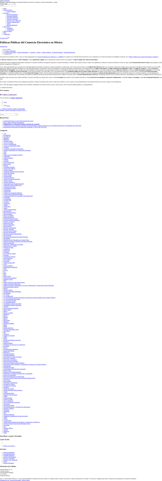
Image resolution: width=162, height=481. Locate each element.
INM (4, 281)
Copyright (6, 202)
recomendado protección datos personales (14, 369)
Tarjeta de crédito (8, 399)
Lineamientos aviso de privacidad (12, 303)
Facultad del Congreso (9, 256)
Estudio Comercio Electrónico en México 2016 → (13, 110)
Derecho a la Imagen (8, 221)
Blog (4, 32)
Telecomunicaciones (8, 405)
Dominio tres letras (8, 247)
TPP (4, 413)
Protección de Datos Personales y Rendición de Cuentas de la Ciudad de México (24, 364)
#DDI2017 (6, 138)
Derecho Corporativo (12, 19)
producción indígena (8, 351)
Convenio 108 (7, 200)
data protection (7, 211)
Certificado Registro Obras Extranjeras (13, 171)
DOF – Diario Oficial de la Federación (13, 122)
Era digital (6, 252)
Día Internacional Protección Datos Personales (15, 237)
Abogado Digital (7, 141)
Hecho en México (8, 265)
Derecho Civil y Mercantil (14, 20)
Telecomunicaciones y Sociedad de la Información (16, 407)
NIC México (6, 331)
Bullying (5, 165)
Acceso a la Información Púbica (11, 146)
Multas (5, 326)
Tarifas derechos (7, 398)
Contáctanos (6, 34)
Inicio (4, 8)
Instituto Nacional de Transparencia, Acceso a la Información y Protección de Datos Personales (28, 285)
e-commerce (32, 52)
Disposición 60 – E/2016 (10, 246)
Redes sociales (7, 370)
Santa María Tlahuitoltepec (10, 382)
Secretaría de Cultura (9, 384)
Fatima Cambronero (10, 51)
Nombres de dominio (9, 335)
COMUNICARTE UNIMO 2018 (12, 185)
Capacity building (8, 170)
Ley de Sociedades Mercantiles (11, 299)
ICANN (5, 270)
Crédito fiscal (6, 206)
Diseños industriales (8, 243)
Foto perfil (6, 261)
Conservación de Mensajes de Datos (13, 194)
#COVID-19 (6, 136)
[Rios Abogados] (5, 0)
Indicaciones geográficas (9, 278)
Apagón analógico (8, 158)
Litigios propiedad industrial (10, 308)
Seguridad (6, 387)
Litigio (8, 23)
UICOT (5, 419)
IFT (4, 272)
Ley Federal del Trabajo (9, 300)
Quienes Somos (8, 10)
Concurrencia (7, 190)
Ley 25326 (6, 294)
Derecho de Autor (8, 223)
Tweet (5, 102)
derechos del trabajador (9, 232)
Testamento (6, 411)
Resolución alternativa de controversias (13, 376)
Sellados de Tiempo (8, 388)
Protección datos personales (10, 361)
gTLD (5, 264)
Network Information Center (11, 329)
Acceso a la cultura (8, 142)
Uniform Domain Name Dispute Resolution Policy (16, 423)
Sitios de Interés (7, 31)
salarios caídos (7, 381)
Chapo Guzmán (7, 174)
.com (4, 133)
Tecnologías (6, 404)
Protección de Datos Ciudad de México (13, 363)
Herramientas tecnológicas (10, 267)
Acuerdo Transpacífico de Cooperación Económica (17, 150)
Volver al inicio (26, 480)
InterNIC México (8, 290)
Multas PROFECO (8, 328)
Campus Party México (9, 168)
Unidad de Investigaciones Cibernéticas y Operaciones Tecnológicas (21, 422)
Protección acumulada (9, 358)
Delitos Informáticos (8, 217)
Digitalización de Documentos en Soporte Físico (16, 240)
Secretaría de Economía (9, 385)
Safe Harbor (6, 379)
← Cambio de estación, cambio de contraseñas (12, 108)
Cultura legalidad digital (9, 209)
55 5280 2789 (3, 38)
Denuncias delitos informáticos (11, 220)
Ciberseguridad (7, 176)
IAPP (4, 269)
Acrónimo (6, 147)
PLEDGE (6, 341)
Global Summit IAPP (9, 262)
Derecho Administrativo (13, 22)
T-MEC (5, 396)
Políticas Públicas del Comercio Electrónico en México (143, 57)
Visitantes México (8, 428)
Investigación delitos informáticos (12, 291)
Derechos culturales (8, 229)
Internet (5, 288)
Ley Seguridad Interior (9, 302)
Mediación (6, 314)
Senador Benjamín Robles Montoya (12, 390)
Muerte (5, 325)
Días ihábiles (6, 238)
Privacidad (6, 346)
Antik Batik (6, 156)
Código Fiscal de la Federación (11, 179)
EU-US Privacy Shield (9, 253)
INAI (4, 275)
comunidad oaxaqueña (9, 187)
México (39, 52)
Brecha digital (7, 164)
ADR (4, 153)
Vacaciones (6, 425)
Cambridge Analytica (9, 167)
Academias (10, 28)
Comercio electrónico (10, 52)
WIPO (5, 433)
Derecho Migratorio (12, 25)
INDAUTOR (7, 276)
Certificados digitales (9, 173)
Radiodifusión (7, 366)
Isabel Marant (7, 293)
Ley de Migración (8, 296)
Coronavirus (6, 203)
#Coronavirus (7, 135)
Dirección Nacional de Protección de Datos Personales (17, 241)
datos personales (7, 214)
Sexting (5, 392)
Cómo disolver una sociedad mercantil (13, 183)
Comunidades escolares (9, 188)
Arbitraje (5, 159)
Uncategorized (7, 420)
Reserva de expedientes (9, 375)
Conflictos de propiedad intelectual (12, 193)
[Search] (17, 114)
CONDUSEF (7, 191)
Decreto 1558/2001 (8, 215)
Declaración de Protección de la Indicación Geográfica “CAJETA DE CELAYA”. (25, 127)
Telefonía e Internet (8, 408)
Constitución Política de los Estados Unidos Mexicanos (18, 196)
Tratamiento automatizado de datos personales (15, 416)
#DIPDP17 (6, 139)
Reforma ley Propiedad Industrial (12, 372)
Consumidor (6, 197)
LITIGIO (5, 306)
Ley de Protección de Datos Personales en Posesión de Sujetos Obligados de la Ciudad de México (29, 297)
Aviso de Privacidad (8, 162)
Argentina (6, 161)
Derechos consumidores (9, 228)
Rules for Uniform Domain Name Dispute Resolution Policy (19, 378)
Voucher (5, 429)
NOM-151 (6, 334)
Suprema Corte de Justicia (10, 395)
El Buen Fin (6, 250)
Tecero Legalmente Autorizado (11, 402)
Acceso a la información (9, 144)
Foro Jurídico (6, 259)
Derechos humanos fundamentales (12, 234)
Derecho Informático (12, 14)
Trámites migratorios (8, 414)
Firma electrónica (8, 258)
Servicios (6, 13)
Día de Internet (7, 235)
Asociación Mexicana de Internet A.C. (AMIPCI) (50, 57)
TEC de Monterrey (8, 401)
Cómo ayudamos (11, 11)
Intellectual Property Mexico (10, 287)
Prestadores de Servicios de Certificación (14, 344)
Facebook (6, 255)
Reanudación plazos (8, 367)
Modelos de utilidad (8, 323)
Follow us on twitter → (9, 446)
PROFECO (6, 352)
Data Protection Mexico (9, 212)
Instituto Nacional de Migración (11, 284)
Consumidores (7, 199)
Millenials (6, 322)
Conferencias (10, 29)
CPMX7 (5, 205)
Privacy (5, 347)
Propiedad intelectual (69, 52)
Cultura (5, 208)
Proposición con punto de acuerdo (12, 357)
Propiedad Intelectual (12, 17)
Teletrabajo (6, 410)
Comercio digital (7, 180)
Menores (5, 317)
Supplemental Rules (8, 393)
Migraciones (6, 320)
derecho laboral (7, 226)
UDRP (5, 417)
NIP (4, 332)
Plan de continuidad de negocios (12, 340)
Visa (4, 426)
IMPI (4, 273)
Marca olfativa (7, 310)
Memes (5, 316)
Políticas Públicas (46, 52)
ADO (4, 152)
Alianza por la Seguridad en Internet (13, 155)
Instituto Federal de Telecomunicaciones (14, 282)
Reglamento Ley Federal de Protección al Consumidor (17, 373)
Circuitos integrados (8, 177)
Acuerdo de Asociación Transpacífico (13, 149)
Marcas (5, 311)
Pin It (8, 106)
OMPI (5, 337)
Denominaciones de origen (10, 218)
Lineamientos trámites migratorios (12, 305)
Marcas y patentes (8, 313)
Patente (5, 338)
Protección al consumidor (10, 360)
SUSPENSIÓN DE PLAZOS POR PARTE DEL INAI (18, 121)
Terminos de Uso (4, 480)
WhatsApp (6, 431)
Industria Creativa (8, 279)
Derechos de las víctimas (10, 231)
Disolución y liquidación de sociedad (13, 244)
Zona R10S (7, 26)
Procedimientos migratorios (10, 349)
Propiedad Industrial (12, 16)
